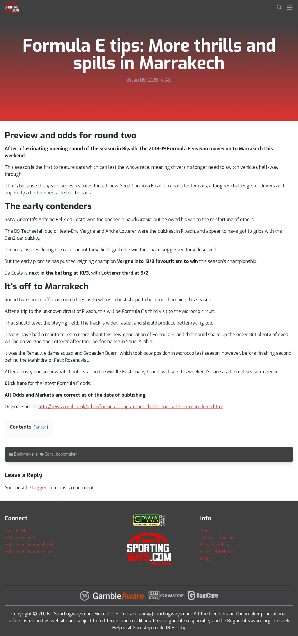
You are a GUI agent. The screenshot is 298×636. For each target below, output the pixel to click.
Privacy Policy (214, 545)
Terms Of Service (218, 538)
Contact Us (16, 531)
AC (168, 80)
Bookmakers (26, 454)
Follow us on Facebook (29, 545)
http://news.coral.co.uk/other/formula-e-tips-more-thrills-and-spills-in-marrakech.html (130, 407)
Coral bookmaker (61, 454)
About (206, 531)
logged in (42, 488)
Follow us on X (20, 538)
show (41, 427)
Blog (205, 559)
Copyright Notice (217, 552)
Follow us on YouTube (28, 552)
